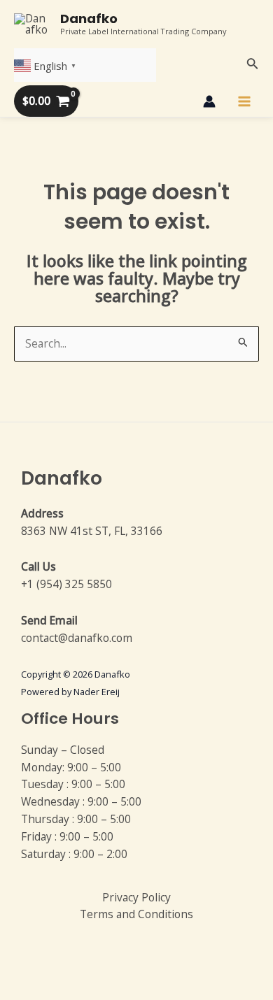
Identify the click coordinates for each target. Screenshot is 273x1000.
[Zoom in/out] (17, 964)
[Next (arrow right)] (53, 988)
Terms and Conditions (136, 914)
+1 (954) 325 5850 (66, 584)
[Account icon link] (209, 101)
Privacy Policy (136, 897)
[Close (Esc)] (126, 964)
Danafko (89, 18)
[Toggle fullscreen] (53, 964)
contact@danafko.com (76, 637)
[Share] (89, 964)
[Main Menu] (244, 101)
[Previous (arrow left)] (17, 988)
